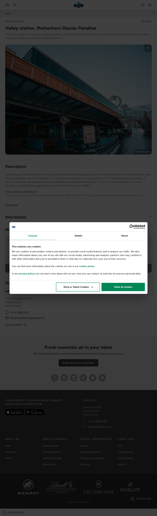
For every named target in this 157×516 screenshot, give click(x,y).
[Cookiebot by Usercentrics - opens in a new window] (131, 227)
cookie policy (86, 266)
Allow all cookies (123, 286)
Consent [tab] (32, 235)
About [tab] (124, 235)
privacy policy (27, 273)
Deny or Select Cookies (76, 286)
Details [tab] (78, 235)
